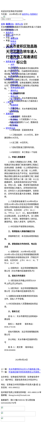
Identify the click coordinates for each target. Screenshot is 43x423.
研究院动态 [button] (10, 128)
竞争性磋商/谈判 (17, 88)
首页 (3, 24)
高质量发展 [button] (10, 62)
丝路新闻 (14, 105)
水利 (12, 64)
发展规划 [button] (9, 114)
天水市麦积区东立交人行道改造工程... (25, 369)
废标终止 (14, 91)
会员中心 (26, 14)
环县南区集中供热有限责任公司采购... (25, 372)
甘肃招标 (10, 24)
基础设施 (14, 38)
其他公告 (14, 96)
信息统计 (34, 14)
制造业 (13, 41)
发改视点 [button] (9, 33)
